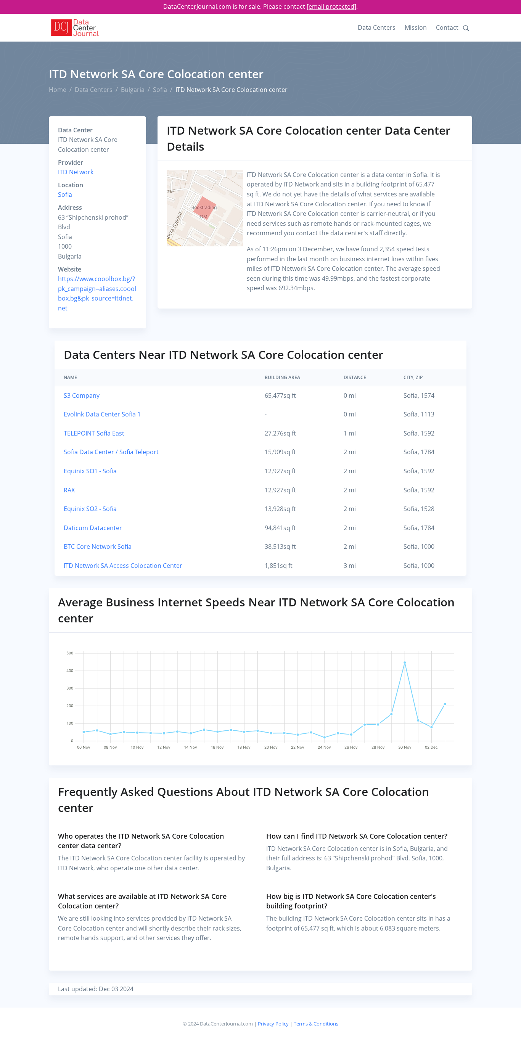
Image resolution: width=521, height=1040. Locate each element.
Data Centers (377, 27)
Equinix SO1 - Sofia (90, 471)
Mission (416, 27)
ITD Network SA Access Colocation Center (123, 565)
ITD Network (75, 172)
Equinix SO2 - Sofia (90, 509)
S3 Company (82, 395)
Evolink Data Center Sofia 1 (102, 414)
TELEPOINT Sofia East (94, 433)
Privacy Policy (273, 1023)
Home (57, 89)
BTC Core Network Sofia (98, 546)
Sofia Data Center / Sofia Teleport (111, 452)
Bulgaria (133, 89)
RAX (69, 490)
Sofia (160, 89)
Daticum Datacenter (93, 528)
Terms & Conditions (316, 1023)
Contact (447, 27)
